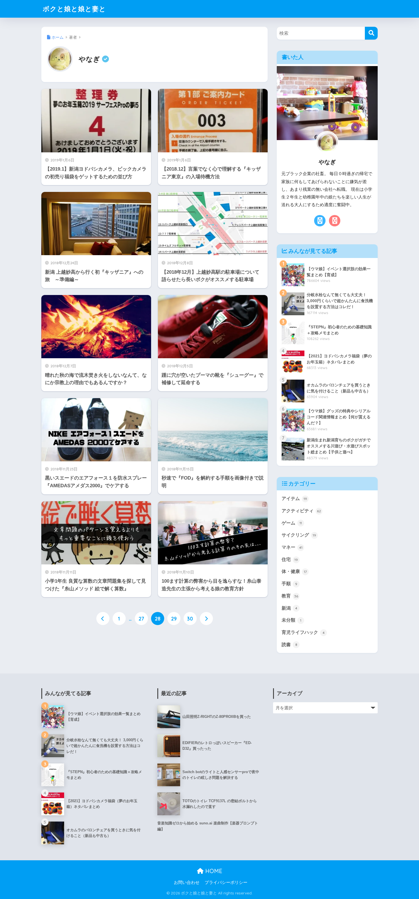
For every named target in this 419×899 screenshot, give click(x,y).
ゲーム (292, 523)
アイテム (294, 498)
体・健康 (294, 571)
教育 (290, 595)
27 (141, 618)
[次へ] (206, 618)
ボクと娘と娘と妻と (74, 9)
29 (174, 618)
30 (190, 618)
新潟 (289, 608)
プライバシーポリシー (226, 882)
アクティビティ (301, 510)
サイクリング (299, 535)
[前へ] (102, 618)
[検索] (371, 33)
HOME (213, 871)
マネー (292, 547)
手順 (289, 583)
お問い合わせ (187, 882)
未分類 (291, 620)
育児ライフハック (303, 632)
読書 (289, 644)
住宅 (290, 559)
